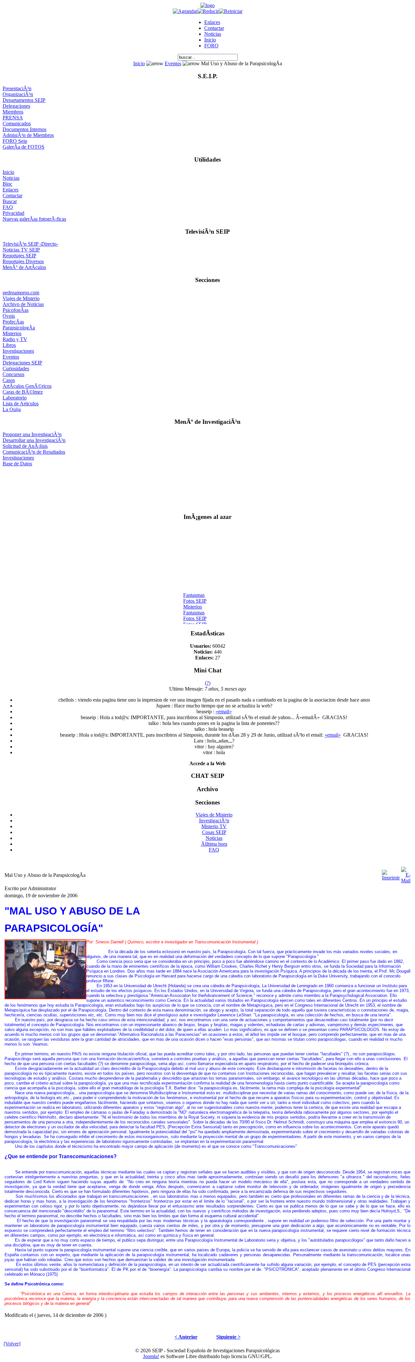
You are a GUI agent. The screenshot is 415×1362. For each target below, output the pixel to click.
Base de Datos (17, 463)
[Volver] (12, 1343)
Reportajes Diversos (23, 261)
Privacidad (13, 213)
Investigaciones (18, 351)
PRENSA (13, 117)
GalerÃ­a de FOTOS (23, 147)
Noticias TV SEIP (21, 249)
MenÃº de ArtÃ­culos (24, 267)
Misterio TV (214, 826)
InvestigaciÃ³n (214, 820)
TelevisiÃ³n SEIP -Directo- (30, 244)
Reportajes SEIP (19, 255)
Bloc (7, 184)
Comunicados (17, 123)
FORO (211, 45)
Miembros (13, 112)
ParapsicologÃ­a (19, 327)
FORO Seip (15, 141)
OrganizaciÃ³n (18, 94)
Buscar (10, 201)
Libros (9, 345)
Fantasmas (194, 592)
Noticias (212, 34)
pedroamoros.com (21, 292)
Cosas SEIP (214, 832)
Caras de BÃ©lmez (23, 392)
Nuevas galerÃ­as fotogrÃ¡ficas (34, 219)
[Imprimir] (391, 873)
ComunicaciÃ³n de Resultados (34, 452)
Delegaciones (16, 106)
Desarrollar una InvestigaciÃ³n (34, 440)
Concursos (13, 374)
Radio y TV (15, 339)
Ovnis (9, 316)
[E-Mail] (405, 873)
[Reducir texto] (208, 11)
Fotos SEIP (195, 598)
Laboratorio (15, 397)
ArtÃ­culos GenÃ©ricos (27, 386)
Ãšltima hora (214, 844)
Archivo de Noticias (23, 304)
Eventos (173, 63)
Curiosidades (16, 368)
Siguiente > (228, 1337)
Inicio (210, 40)
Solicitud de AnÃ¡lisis (25, 446)
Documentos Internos (24, 129)
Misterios (12, 333)
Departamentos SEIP (24, 100)
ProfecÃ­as (13, 322)
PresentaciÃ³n (17, 88)
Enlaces (212, 22)
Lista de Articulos (21, 403)
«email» (224, 711)
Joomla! (151, 1356)
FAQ (8, 207)
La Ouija (12, 409)
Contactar (214, 28)
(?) (207, 683)
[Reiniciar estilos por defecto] (231, 11)
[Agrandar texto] (185, 11)
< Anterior (185, 1337)
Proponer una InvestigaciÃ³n (32, 434)
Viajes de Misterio (21, 298)
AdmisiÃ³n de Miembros (28, 135)
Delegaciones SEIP (22, 362)
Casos (9, 380)
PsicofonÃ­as (16, 310)
